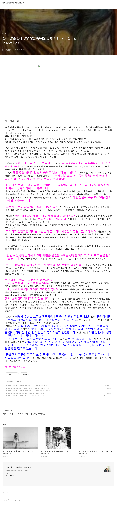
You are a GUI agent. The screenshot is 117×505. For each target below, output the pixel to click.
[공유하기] (13, 374)
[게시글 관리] (16, 374)
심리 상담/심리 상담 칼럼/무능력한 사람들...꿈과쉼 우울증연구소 (25, 385)
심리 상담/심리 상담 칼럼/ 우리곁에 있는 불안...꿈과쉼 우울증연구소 (26, 388)
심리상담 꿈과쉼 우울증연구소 (13, 3)
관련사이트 (5, 493)
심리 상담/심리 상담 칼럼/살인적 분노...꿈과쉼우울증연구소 (24, 393)
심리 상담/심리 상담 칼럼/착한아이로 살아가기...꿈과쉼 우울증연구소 (27, 390)
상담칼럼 (8, 382)
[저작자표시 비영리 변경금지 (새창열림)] (32, 374)
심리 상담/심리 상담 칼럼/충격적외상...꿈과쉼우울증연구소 (24, 396)
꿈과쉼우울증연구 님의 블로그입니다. (17, 470)
